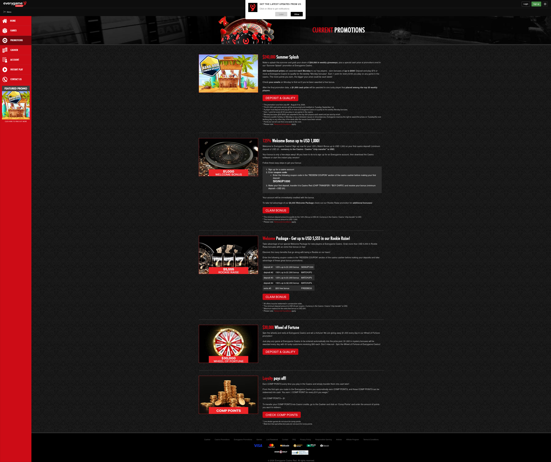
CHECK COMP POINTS (282, 415)
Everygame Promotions (243, 439)
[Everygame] (71, 4)
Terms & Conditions (371, 439)
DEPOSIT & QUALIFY (280, 98)
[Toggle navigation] (545, 4)
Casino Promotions (222, 439)
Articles (339, 439)
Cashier (207, 439)
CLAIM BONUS (276, 210)
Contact (285, 439)
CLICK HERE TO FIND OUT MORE (16, 121)
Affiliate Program (352, 439)
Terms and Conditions (282, 124)
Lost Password (272, 439)
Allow (296, 14)
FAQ (294, 439)
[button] (7, 12)
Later (281, 14)
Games (259, 439)
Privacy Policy (305, 439)
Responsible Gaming (323, 439)
